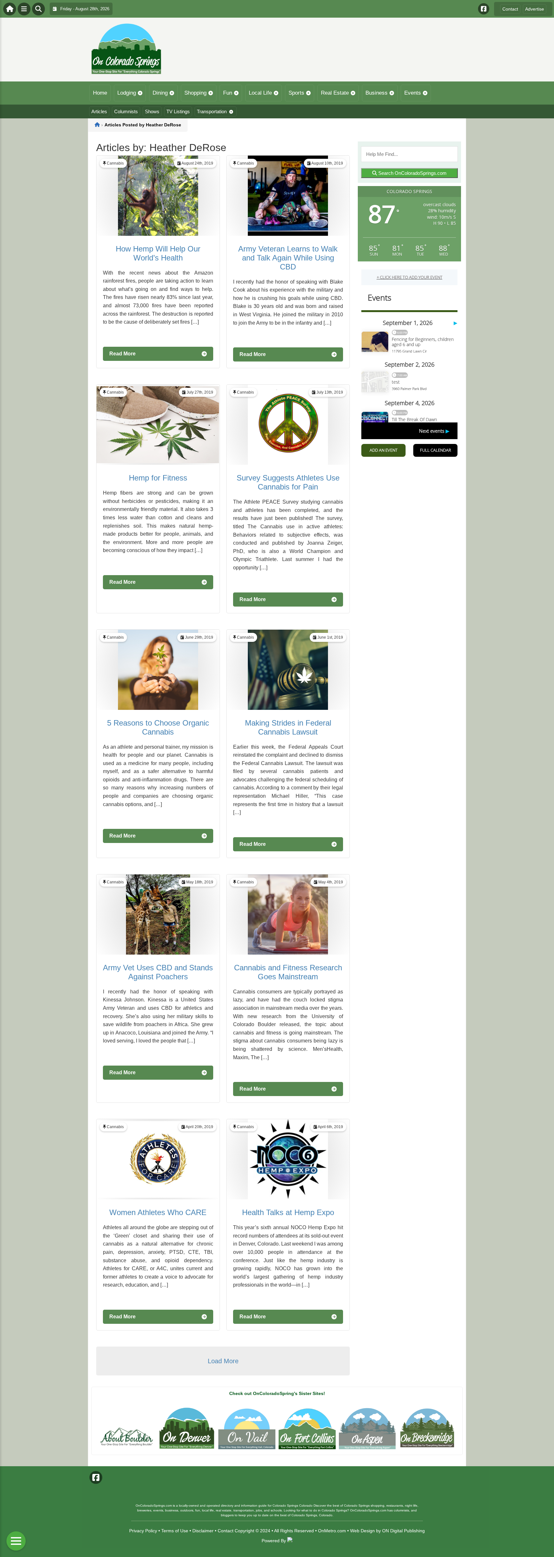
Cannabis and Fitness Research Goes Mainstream (288, 972)
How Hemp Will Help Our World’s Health (158, 253)
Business (376, 93)
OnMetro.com (332, 1530)
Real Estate (335, 93)
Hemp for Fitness (158, 477)
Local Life (260, 93)
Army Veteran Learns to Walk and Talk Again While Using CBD (288, 257)
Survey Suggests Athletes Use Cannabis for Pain (288, 482)
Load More (223, 1361)
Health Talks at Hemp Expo (288, 1212)
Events (412, 93)
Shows (152, 111)
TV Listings (178, 111)
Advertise (534, 9)
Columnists (126, 111)
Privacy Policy (143, 1530)
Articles (99, 111)
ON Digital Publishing (403, 1530)
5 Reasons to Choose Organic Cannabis (158, 727)
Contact (510, 9)
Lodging (126, 93)
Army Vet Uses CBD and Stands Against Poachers (158, 972)
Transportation (212, 111)
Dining (160, 93)
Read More (122, 353)
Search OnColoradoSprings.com (412, 173)
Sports (296, 93)
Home (100, 93)
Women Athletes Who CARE (157, 1212)
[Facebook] (483, 8)
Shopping (195, 93)
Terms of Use (174, 1530)
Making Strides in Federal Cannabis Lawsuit (288, 727)
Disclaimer (203, 1530)
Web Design (362, 1530)
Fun (227, 93)
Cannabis (115, 163)
